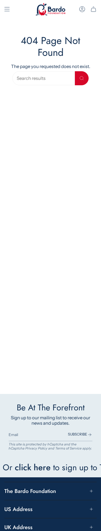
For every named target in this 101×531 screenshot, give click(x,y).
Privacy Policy (36, 448)
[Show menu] (7, 9)
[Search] (82, 78)
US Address (18, 509)
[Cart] (93, 9)
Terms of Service (68, 448)
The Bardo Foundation (30, 491)
